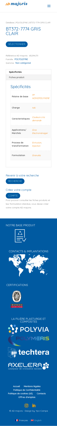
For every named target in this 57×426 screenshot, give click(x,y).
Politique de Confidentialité (26, 390)
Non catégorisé (23, 63)
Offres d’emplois (26, 397)
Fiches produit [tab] (16, 77)
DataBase (10, 22)
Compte (13, 195)
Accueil (16, 386)
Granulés (36, 155)
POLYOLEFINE (22, 22)
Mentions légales (32, 386)
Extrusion (36, 142)
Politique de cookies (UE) (20, 393)
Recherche (15, 181)
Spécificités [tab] (15, 72)
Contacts (41, 393)
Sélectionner (16, 44)
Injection (36, 145)
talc (34, 107)
